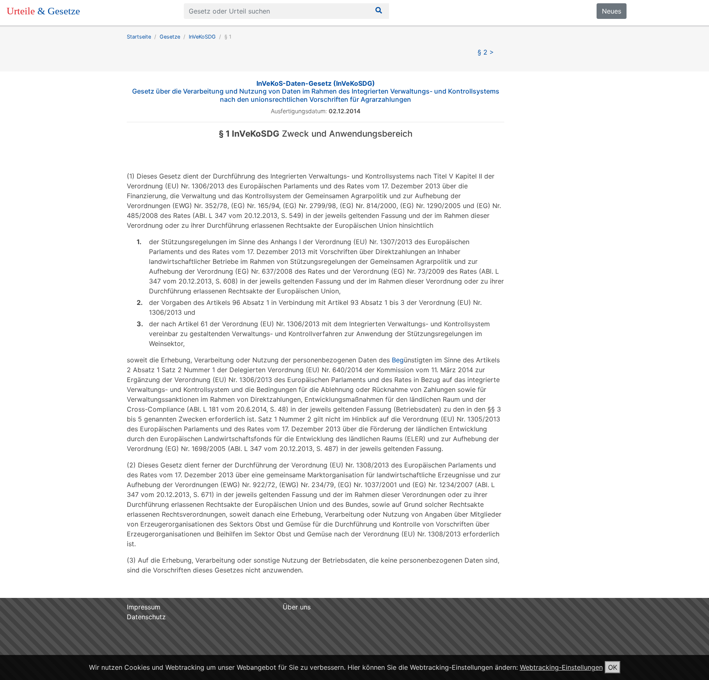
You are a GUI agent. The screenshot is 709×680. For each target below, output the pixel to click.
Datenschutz (146, 617)
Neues (611, 11)
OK (612, 667)
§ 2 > (486, 52)
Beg (398, 360)
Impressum (143, 607)
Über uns (297, 607)
